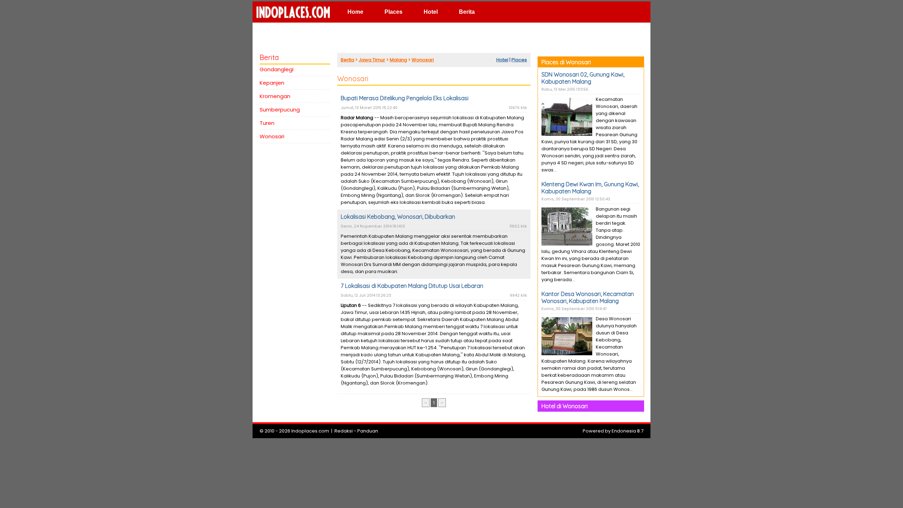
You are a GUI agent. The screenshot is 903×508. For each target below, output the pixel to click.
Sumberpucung (280, 109)
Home (355, 12)
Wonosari (272, 136)
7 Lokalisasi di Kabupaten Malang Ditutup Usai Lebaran (412, 285)
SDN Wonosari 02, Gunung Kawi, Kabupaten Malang (582, 78)
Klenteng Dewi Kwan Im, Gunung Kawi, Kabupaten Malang (590, 188)
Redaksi (343, 431)
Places (393, 12)
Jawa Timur (372, 59)
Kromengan (275, 96)
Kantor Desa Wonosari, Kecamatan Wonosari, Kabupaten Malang (587, 297)
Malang (398, 59)
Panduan (367, 431)
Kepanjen (272, 82)
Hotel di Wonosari (564, 406)
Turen (267, 123)
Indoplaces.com (310, 431)
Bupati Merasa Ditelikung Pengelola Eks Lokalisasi (404, 98)
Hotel (431, 12)
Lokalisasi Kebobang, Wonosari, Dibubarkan (398, 216)
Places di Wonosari (566, 62)
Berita (467, 12)
